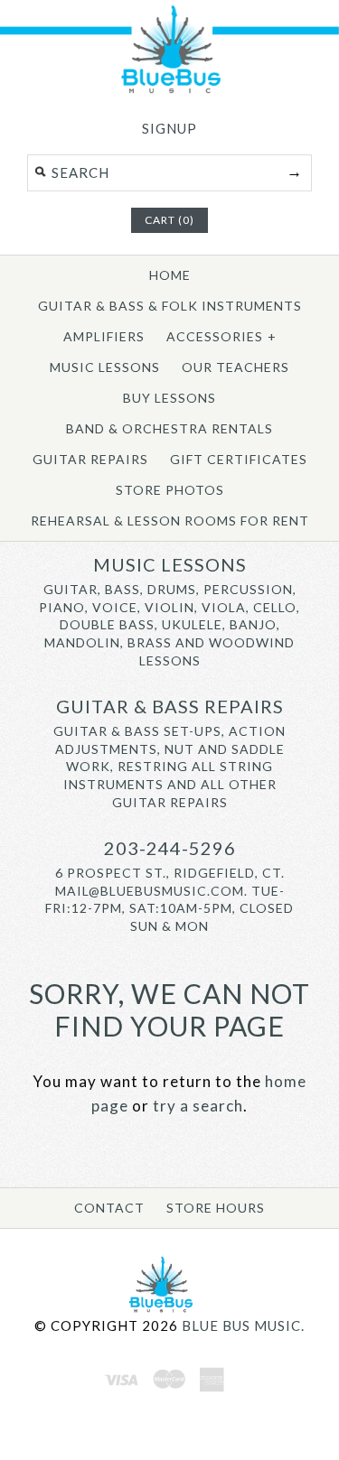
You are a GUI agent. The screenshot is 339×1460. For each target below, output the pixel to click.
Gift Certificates (238, 459)
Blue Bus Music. (243, 1325)
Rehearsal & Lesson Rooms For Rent (170, 520)
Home (170, 275)
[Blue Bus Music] (169, 89)
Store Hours (215, 1207)
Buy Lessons (169, 397)
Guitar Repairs (90, 459)
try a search (198, 1105)
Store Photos (170, 490)
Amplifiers (104, 336)
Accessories (221, 336)
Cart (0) (169, 220)
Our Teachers (235, 367)
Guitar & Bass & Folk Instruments (170, 305)
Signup (169, 128)
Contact (109, 1207)
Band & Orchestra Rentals (169, 428)
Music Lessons (105, 367)
